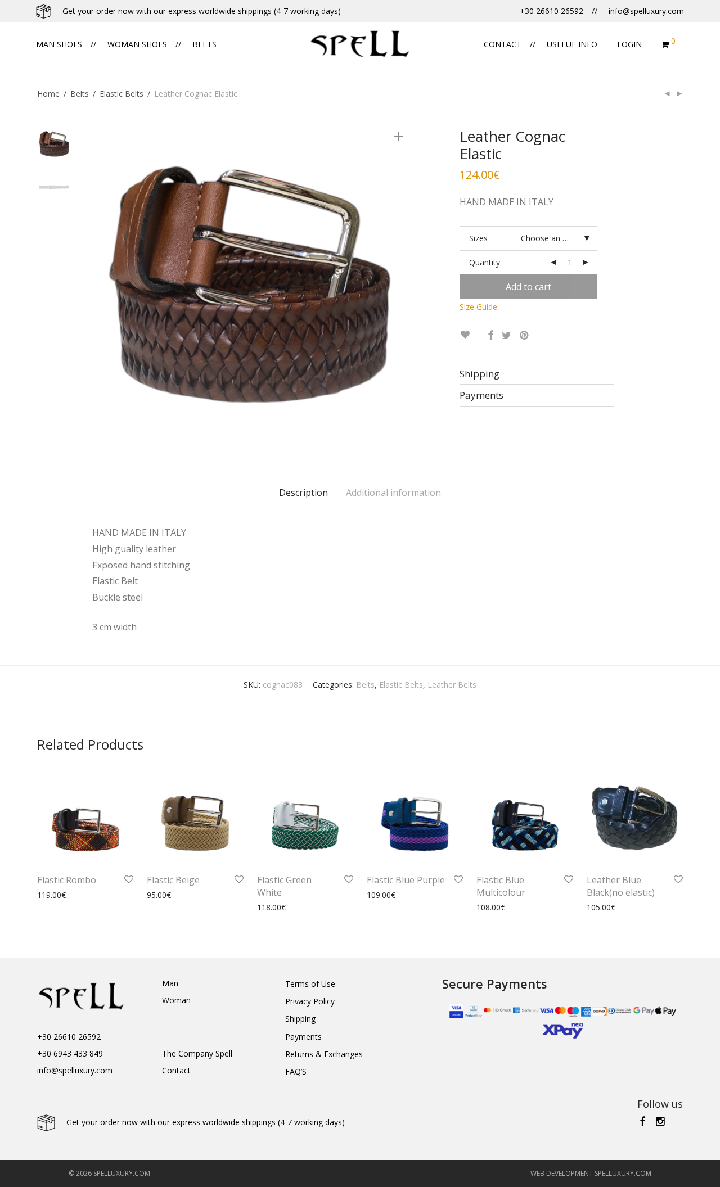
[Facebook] (642, 1120)
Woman (176, 1000)
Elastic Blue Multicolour (500, 886)
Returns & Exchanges (324, 1054)
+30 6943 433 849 (70, 1053)
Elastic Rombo (66, 880)
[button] (14, 1171)
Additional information (393, 492)
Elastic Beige (173, 880)
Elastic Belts (121, 93)
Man (170, 983)
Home (48, 93)
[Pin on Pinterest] (525, 335)
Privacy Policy (310, 1001)
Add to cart (528, 287)
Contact (502, 44)
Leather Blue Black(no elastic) (621, 886)
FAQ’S (296, 1071)
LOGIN (629, 44)
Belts (204, 44)
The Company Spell (197, 1053)
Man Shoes (59, 44)
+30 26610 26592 (69, 1036)
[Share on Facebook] (490, 335)
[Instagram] (661, 1120)
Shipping (300, 1018)
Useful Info (572, 44)
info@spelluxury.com (74, 1070)
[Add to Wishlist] (469, 335)
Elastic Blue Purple (406, 880)
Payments (303, 1036)
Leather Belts (452, 684)
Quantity (484, 262)
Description (303, 492)
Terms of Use (310, 983)
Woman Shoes (137, 44)
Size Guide (478, 306)
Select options (57, 895)
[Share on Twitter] (506, 335)
